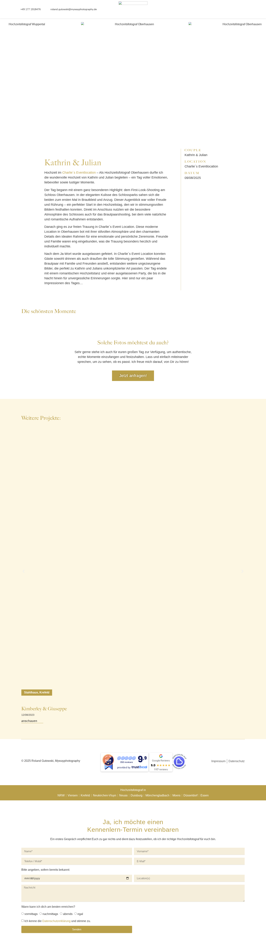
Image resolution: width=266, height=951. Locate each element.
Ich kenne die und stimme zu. (57, 921)
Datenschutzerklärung (56, 921)
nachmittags (50, 913)
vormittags (31, 913)
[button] (237, 9)
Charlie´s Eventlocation (79, 172)
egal (80, 913)
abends (68, 913)
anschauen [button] (29, 720)
